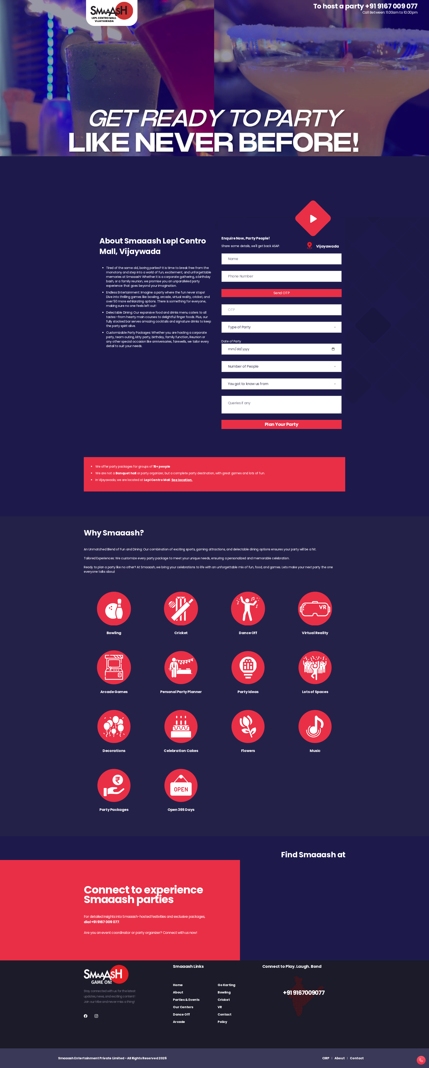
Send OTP (281, 293)
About (178, 992)
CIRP (325, 1058)
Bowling (224, 992)
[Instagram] (96, 1016)
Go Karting (226, 985)
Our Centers (183, 1007)
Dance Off (181, 1014)
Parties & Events (186, 999)
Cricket (224, 999)
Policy (222, 1022)
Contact (224, 1014)
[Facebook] (85, 1016)
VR (220, 1007)
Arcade (179, 1022)
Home (178, 985)
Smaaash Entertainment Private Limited (91, 1058)
